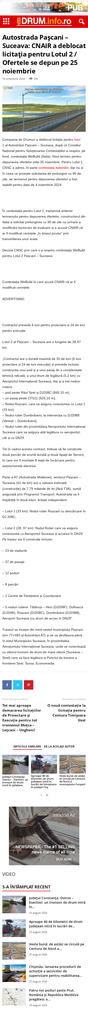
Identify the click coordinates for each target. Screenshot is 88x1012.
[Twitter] (18, 685)
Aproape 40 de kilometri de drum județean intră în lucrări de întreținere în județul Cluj (44, 781)
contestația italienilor (53, 168)
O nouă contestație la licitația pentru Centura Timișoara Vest (66, 712)
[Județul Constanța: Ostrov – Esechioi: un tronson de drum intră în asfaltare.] (15, 764)
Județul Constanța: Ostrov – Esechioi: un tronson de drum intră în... (57, 902)
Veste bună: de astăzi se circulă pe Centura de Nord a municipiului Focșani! (72, 780)
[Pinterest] (28, 685)
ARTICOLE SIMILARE (27, 746)
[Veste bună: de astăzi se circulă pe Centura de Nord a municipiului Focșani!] (72, 764)
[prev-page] (41, 795)
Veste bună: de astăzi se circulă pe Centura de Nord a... (56, 946)
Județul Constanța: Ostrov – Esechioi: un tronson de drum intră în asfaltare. (15, 781)
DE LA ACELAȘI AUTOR (59, 746)
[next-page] (47, 795)
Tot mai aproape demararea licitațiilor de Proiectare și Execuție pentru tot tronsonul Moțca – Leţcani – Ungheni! (21, 717)
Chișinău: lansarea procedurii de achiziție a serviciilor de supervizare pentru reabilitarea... (55, 971)
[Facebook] (7, 685)
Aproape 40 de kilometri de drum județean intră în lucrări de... (55, 923)
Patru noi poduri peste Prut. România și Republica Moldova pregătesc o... (53, 994)
